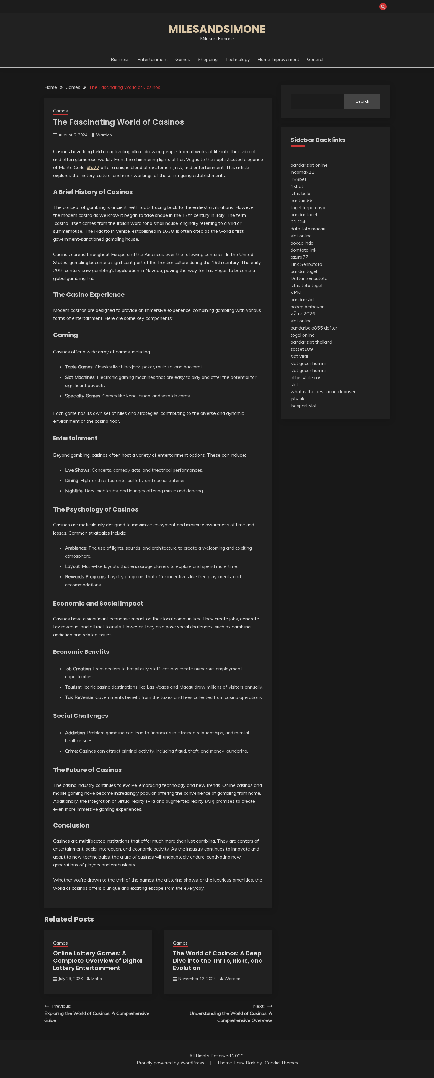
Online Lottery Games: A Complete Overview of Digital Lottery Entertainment (97, 960)
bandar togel (304, 214)
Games (182, 59)
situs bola (300, 193)
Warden (104, 134)
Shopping (208, 59)
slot (294, 384)
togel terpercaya (308, 207)
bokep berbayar (307, 306)
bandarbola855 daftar (314, 328)
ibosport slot (304, 406)
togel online (303, 335)
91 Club (299, 222)
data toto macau (308, 229)
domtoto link (303, 250)
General (315, 59)
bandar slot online (309, 165)
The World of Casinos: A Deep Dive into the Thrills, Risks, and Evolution (218, 960)
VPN (296, 292)
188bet (298, 179)
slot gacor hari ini (308, 363)
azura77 (299, 257)
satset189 (302, 349)
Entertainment (152, 59)
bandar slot (302, 299)
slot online (301, 236)
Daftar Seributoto (309, 278)
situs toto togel (306, 285)
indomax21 (302, 172)
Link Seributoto (306, 264)
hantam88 (302, 200)
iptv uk (297, 399)
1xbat (297, 186)
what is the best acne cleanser (323, 391)
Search (362, 101)
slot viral (299, 356)
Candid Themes (281, 1063)
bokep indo (302, 243)
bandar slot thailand (311, 342)
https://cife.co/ (305, 377)
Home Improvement (278, 59)
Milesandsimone (217, 29)
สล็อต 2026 (303, 314)
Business (120, 59)
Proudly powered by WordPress (171, 1063)
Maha (96, 978)
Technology (237, 59)
